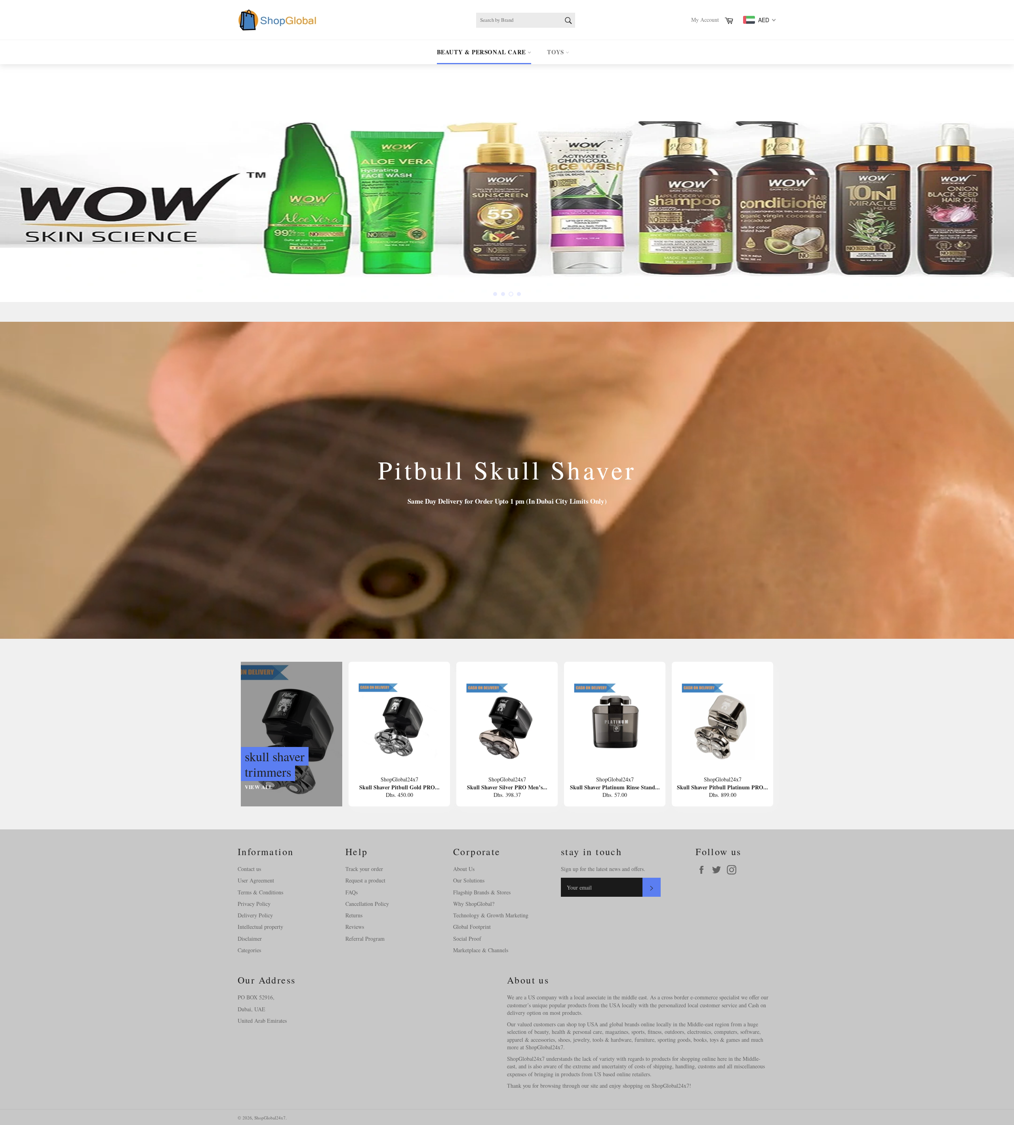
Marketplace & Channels (480, 950)
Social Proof (467, 938)
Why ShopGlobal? (473, 903)
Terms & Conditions (260, 892)
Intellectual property (260, 926)
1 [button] (495, 294)
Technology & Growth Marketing (490, 915)
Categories (249, 950)
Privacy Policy (254, 903)
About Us (464, 869)
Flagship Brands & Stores (482, 892)
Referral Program (365, 938)
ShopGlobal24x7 (270, 1118)
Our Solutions (468, 880)
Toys (556, 52)
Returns (353, 915)
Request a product (365, 880)
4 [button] (519, 294)
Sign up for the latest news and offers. (603, 869)
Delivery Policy (255, 915)
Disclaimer (250, 938)
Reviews (354, 926)
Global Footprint (472, 926)
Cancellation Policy (367, 903)
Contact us (249, 869)
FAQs (351, 892)
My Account (705, 19)
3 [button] (511, 294)
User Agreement (256, 880)
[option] (507, 183)
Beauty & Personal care (482, 52)
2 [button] (503, 294)
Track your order (364, 869)
